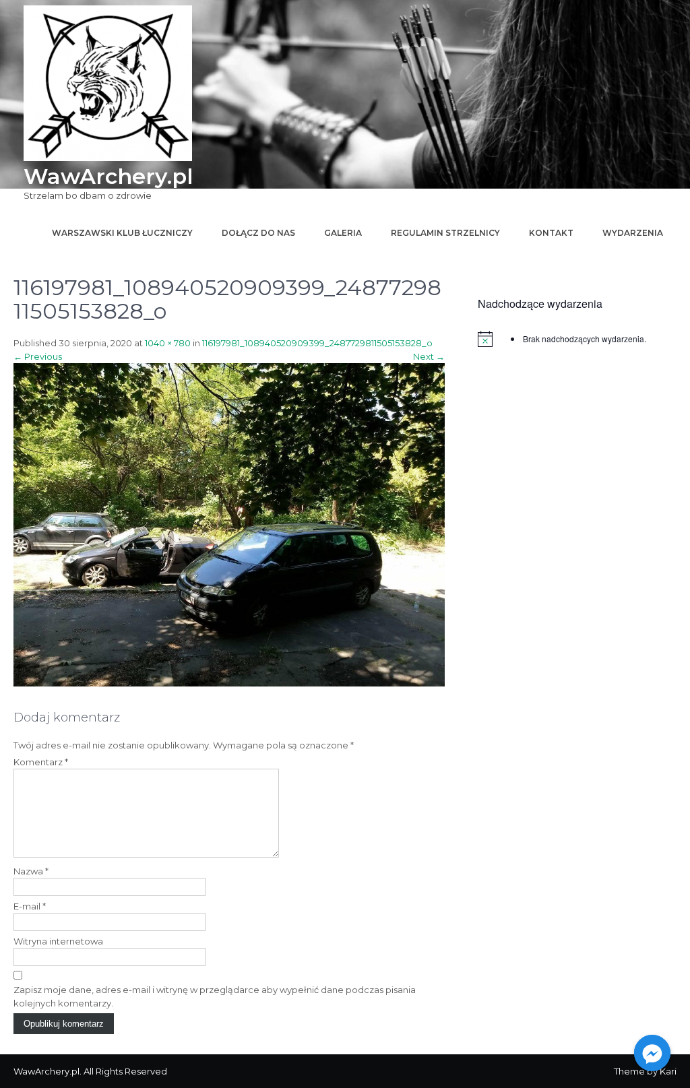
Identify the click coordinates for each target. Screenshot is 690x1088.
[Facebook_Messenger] (652, 1053)
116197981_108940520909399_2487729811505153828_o (317, 343)
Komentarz (40, 762)
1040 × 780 (168, 343)
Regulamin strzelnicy (445, 233)
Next (429, 356)
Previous (37, 356)
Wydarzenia (632, 233)
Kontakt (551, 233)
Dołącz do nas (258, 233)
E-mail (29, 906)
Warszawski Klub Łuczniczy (122, 233)
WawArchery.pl (108, 176)
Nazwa (31, 871)
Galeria (343, 233)
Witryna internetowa (58, 941)
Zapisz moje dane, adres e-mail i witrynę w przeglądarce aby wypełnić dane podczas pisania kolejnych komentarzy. (214, 996)
